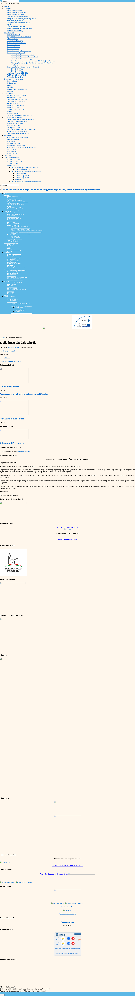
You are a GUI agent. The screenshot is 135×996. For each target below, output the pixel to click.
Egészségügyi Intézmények (16, 95)
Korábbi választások (14, 166)
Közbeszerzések (13, 49)
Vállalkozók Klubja (13, 127)
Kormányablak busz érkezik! (12, 419)
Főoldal (6, 7)
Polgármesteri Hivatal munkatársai (19, 37)
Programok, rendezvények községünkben (21, 19)
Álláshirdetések (12, 39)
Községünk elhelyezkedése (16, 13)
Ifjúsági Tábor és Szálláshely (17, 89)
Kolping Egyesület (13, 125)
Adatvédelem (11, 149)
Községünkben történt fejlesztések (19, 29)
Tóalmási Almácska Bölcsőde (17, 99)
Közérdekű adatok (13, 47)
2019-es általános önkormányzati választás (26, 182)
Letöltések (7, 155)
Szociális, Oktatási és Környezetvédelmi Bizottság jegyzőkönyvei (33, 61)
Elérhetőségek (12, 151)
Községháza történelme (15, 15)
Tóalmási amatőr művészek (16, 27)
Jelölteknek (18, 180)
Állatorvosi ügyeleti (14, 97)
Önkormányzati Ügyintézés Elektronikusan (22, 147)
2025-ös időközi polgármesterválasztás (24, 168)
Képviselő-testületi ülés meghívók (22, 55)
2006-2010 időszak (17, 71)
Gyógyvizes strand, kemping (13, 79)
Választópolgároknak (22, 178)
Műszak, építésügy (13, 139)
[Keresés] (0, 1)
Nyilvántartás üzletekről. (7, 351)
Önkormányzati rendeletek (16, 43)
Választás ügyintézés (22, 176)
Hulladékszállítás (13, 113)
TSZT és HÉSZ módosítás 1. (16, 75)
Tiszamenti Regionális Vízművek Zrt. (19, 115)
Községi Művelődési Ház (15, 105)
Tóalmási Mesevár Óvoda (16, 101)
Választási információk (11, 158)
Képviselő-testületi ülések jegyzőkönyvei (25, 59)
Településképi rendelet (15, 77)
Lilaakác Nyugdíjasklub (15, 123)
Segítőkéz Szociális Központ (17, 109)
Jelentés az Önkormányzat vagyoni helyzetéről (23, 67)
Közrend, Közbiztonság (15, 31)
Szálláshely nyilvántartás (15, 21)
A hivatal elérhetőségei (15, 41)
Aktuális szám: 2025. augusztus (67, 527)
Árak (9, 85)
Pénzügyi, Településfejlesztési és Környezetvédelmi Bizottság (32, 63)
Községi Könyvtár (13, 107)
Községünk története (14, 11)
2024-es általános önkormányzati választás (26, 172)
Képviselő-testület (13, 35)
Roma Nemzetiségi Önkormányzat (19, 51)
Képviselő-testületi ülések (16, 53)
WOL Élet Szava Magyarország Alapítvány (21, 129)
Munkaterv (15, 65)
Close (2, 995)
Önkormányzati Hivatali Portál (17, 137)
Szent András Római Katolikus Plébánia (20, 119)
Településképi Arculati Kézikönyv (18, 23)
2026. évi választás (13, 164)
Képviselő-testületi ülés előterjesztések (24, 57)
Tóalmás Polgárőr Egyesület (17, 121)
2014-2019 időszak (17, 69)
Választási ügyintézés (14, 162)
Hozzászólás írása (14, 348)
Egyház (9, 25)
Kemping (10, 87)
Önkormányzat (9, 33)
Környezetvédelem (13, 45)
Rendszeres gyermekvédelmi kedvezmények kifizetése (24, 394)
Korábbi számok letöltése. (68, 540)
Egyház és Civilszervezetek (13, 117)
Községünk (7, 9)
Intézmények (8, 93)
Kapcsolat (10, 91)
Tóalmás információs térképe (17, 17)
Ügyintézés (7, 135)
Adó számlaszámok (13, 143)
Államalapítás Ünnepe (12, 443)
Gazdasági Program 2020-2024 (17, 73)
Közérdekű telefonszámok (16, 145)
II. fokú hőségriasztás (9, 386)
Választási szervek (13, 160)
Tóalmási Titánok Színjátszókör (18, 133)
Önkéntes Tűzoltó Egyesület (17, 131)
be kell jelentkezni (23, 451)
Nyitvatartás (11, 83)
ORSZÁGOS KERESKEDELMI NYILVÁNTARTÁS (67, 866)
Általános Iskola (12, 103)
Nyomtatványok (12, 153)
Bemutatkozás (12, 81)
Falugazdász (11, 111)
